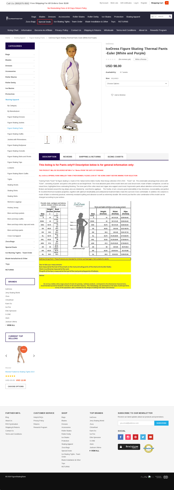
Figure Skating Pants (37, 38)
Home (7, 38)
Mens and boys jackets (15, 213)
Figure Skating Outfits (15, 134)
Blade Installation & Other (96, 21)
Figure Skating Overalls (16, 151)
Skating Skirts (12, 196)
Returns (36, 424)
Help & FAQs (38, 417)
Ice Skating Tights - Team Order (68, 21)
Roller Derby (93, 17)
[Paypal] (144, 477)
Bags (33, 17)
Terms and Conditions (126, 30)
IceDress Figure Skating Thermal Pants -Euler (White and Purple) (73, 38)
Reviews (67, 157)
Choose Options (16, 386)
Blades (42, 17)
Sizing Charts (115, 157)
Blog (7, 417)
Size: (112, 78)
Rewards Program (158, 30)
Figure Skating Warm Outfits (17, 174)
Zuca (7, 296)
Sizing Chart (12, 30)
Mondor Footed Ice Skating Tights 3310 (19, 372)
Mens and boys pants (15, 230)
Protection (118, 17)
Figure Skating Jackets (15, 123)
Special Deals (45, 22)
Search (170, 16)
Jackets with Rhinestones (16, 140)
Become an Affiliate (43, 30)
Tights (9, 179)
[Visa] (151, 477)
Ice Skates (106, 17)
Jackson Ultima (11, 322)
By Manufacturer (13, 111)
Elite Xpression (10, 311)
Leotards (10, 168)
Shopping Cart (159, 3)
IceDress (8, 289)
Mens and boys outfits (15, 219)
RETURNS (123, 21)
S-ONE (8, 314)
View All (11, 325)
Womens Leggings (14, 202)
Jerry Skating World (12, 293)
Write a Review (140, 59)
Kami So (8, 304)
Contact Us (76, 30)
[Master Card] (166, 477)
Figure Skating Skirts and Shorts (19, 157)
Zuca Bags (31, 21)
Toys (113, 21)
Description (49, 157)
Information (26, 30)
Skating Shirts (12, 191)
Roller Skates (79, 17)
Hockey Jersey (12, 208)
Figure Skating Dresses (16, 117)
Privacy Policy (61, 30)
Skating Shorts (12, 185)
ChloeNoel (9, 300)
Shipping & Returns (92, 30)
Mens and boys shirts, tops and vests (20, 224)
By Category (12, 106)
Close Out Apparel (14, 236)
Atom (7, 318)
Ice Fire (8, 307)
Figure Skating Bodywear (16, 145)
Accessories (64, 17)
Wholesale (108, 30)
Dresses (52, 17)
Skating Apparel (133, 17)
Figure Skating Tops (14, 162)
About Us (143, 30)
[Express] (158, 477)
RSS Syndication (11, 424)
